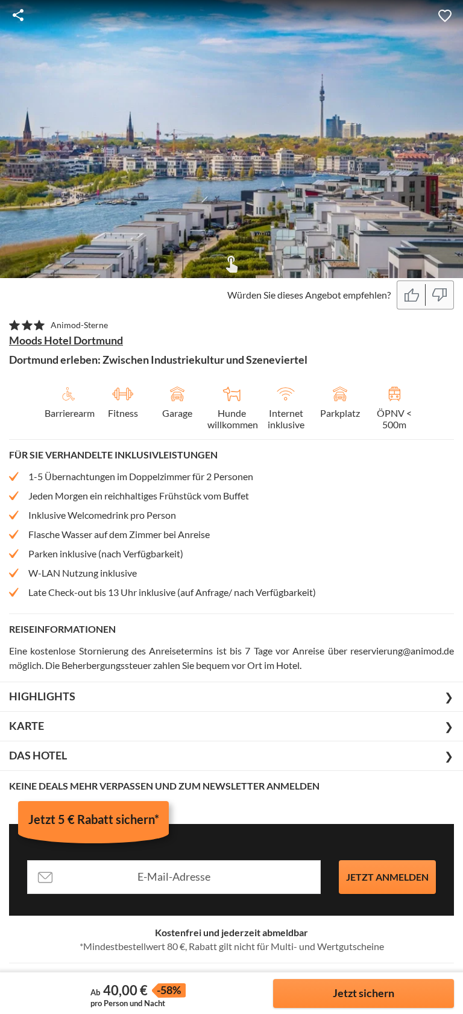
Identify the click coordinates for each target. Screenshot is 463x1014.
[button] (445, 15)
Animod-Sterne (79, 325)
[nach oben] (449, 507)
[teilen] (18, 15)
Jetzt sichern (363, 993)
